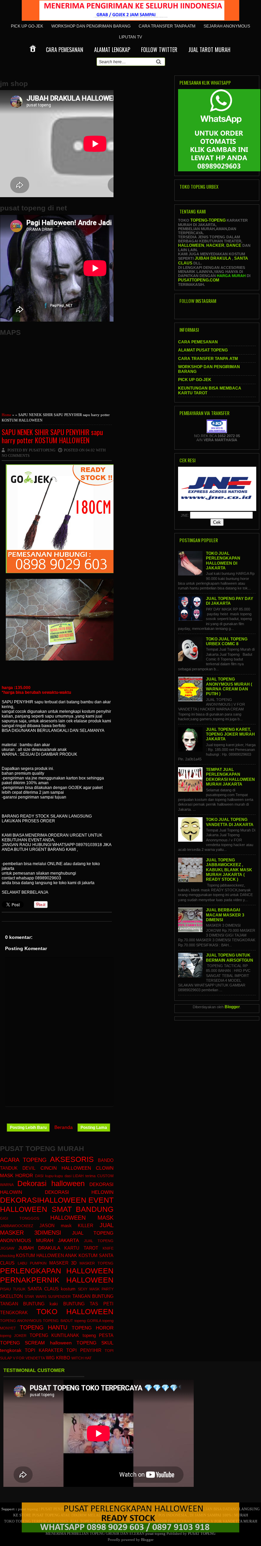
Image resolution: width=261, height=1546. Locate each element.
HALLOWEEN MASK (82, 1218)
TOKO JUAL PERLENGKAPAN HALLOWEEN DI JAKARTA (223, 560)
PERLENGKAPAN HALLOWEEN (57, 1271)
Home (6, 415)
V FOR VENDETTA (29, 1358)
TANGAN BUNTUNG (93, 1296)
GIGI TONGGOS (19, 1218)
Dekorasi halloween (51, 1183)
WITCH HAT (81, 1358)
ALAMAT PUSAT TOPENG (203, 350)
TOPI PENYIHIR (83, 1350)
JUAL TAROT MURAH (209, 50)
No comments (16, 455)
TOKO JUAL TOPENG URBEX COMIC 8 (226, 641)
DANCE (233, 245)
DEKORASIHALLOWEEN (43, 1200)
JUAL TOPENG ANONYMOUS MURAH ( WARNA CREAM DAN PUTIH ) (229, 686)
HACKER (215, 245)
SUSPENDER (59, 1296)
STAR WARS (35, 1296)
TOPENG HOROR (93, 1327)
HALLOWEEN (191, 245)
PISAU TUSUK (12, 1289)
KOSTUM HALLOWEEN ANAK (46, 1255)
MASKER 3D (63, 1263)
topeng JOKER (13, 1336)
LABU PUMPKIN (32, 1263)
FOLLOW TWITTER (159, 50)
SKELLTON (11, 1296)
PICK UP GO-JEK (27, 26)
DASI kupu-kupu (49, 1176)
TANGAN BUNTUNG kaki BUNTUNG (42, 1304)
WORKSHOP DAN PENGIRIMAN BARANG (90, 26)
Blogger (232, 1006)
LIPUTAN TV (130, 37)
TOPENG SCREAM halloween (36, 1342)
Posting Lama (94, 1127)
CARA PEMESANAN (64, 50)
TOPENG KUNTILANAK (54, 1335)
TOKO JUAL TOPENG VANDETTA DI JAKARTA (230, 822)
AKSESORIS (72, 1159)
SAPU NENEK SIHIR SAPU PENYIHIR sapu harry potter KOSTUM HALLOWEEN (52, 436)
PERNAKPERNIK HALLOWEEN (57, 1280)
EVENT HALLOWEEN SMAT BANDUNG (57, 1205)
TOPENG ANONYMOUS (20, 1321)
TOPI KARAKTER (44, 1350)
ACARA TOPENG (23, 1160)
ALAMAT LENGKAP (112, 50)
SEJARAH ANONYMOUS (227, 26)
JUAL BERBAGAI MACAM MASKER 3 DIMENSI (225, 915)
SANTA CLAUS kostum (52, 1289)
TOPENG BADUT (58, 1321)
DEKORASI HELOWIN (79, 1192)
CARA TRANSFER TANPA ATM (167, 26)
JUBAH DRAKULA (39, 1248)
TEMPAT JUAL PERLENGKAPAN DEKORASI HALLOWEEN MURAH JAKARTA (230, 777)
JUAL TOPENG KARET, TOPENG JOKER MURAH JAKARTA (230, 734)
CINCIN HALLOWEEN (65, 1168)
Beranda (63, 1127)
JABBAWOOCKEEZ (16, 1226)
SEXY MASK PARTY (96, 1289)
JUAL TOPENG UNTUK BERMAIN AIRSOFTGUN (229, 957)
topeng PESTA (98, 1335)
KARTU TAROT (81, 1248)
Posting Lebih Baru (28, 1127)
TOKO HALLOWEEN (75, 1311)
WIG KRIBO (58, 1358)
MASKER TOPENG (97, 1263)
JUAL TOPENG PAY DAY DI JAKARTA (229, 601)
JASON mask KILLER (66, 1225)
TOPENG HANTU (43, 1327)
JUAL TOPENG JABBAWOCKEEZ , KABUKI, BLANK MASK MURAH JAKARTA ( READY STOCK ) (229, 870)
